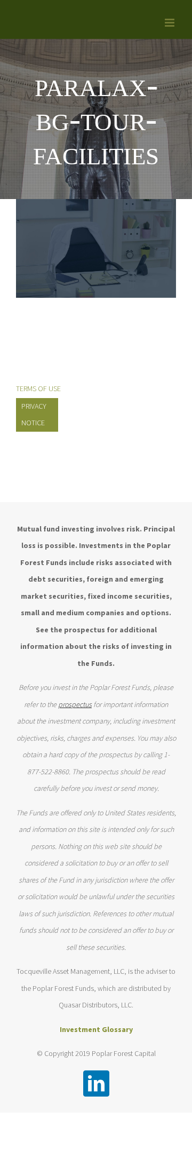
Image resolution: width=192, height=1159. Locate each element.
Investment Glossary (96, 1029)
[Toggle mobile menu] (170, 22)
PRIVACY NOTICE (33, 414)
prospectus (75, 704)
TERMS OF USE (38, 388)
